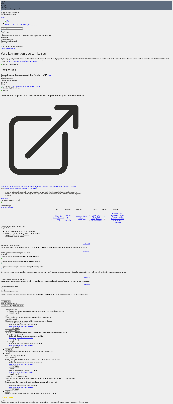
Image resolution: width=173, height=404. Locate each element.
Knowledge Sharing (117, 215)
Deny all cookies (18, 305)
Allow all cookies (6, 305)
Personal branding (117, 217)
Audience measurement (12, 330)
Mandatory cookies (11, 309)
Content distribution (117, 219)
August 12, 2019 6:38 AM (29, 188)
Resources (4, 5)
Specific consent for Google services (16, 376)
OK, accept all (53, 402)
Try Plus (3, 2)
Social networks (10, 357)
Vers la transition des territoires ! (24, 53)
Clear (49, 75)
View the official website (25, 326)
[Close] (1, 287)
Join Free (4, 7)
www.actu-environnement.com (12, 188)
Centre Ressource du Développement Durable (22, 61)
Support (8, 380)
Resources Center (81, 216)
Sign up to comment (7, 207)
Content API (118, 222)
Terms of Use (96, 215)
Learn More (86, 244)
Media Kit (58, 216)
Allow (17, 200)
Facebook (68, 216)
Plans (2, 3)
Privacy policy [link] (6, 301)
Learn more (86, 251)
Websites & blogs (117, 213)
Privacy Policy (96, 217)
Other (7, 353)
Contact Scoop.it (58, 218)
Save (3, 400)
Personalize (74, 402)
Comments (9, 349)
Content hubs (117, 220)
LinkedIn (68, 220)
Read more (4, 198)
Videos (8, 391)
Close (3, 289)
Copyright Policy (96, 219)
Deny (16, 313)
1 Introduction (81, 220)
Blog (58, 220)
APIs (7, 315)
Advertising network (11, 319)
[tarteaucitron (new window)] (7, 398)
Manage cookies (96, 220)
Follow (3, 17)
